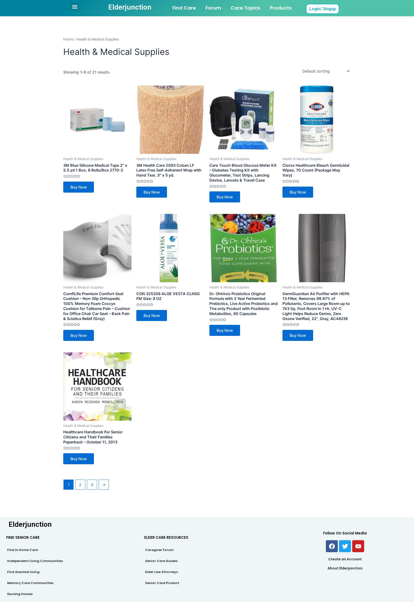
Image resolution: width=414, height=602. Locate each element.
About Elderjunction (345, 568)
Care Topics (245, 8)
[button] (74, 6)
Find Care (184, 8)
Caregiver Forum (159, 550)
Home (68, 39)
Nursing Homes (20, 594)
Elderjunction (129, 7)
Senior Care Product (162, 583)
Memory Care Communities (30, 583)
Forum (213, 8)
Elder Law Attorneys (161, 572)
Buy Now (78, 187)
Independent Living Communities (35, 561)
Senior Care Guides (161, 561)
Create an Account (345, 559)
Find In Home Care (22, 550)
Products (281, 8)
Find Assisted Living (23, 572)
